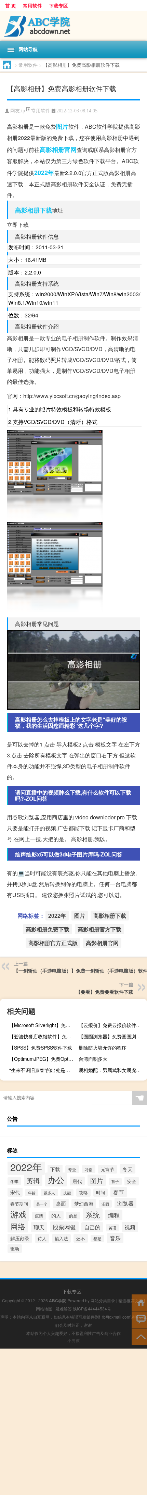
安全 (131, 1181)
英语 (112, 1227)
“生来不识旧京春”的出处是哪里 (42, 1070)
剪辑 (33, 1180)
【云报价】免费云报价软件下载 (112, 1025)
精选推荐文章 (130, 1300)
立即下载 (18, 225)
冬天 (127, 1169)
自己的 (92, 1227)
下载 (55, 1169)
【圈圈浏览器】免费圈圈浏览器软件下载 (112, 1036)
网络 (17, 1226)
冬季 (14, 1181)
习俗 (88, 1169)
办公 (56, 1179)
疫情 (39, 1216)
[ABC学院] (73, 26)
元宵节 (107, 1169)
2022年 (44, 172)
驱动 (14, 1248)
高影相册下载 (33, 210)
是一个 (42, 1204)
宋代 (15, 1192)
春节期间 (19, 1203)
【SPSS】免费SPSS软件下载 (40, 1047)
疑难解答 (63, 1308)
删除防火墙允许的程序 (102, 1047)
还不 (80, 1238)
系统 (92, 1214)
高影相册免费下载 (47, 929)
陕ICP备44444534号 (92, 1308)
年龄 (32, 1192)
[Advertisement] (73, 1422)
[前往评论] (139, 1319)
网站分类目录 (103, 1300)
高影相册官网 (58, 149)
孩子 (115, 1181)
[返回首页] (139, 1302)
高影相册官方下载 (99, 929)
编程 (114, 1215)
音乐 (115, 1238)
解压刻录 (19, 1238)
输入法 (61, 1238)
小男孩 (73, 1340)
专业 (72, 1169)
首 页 (10, 5)
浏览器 (125, 1203)
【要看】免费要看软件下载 (104, 991)
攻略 (83, 1193)
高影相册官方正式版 (53, 943)
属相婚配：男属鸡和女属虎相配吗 (112, 1070)
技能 (67, 1192)
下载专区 (58, 5)
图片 (62, 126)
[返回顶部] (139, 1336)
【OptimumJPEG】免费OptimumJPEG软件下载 (42, 1058)
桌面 (61, 1203)
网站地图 (44, 1308)
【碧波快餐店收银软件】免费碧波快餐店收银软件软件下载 (42, 1036)
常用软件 (32, 5)
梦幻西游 (83, 1203)
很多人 (49, 1192)
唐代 (77, 1181)
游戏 (18, 1214)
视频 (129, 1227)
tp (23, 110)
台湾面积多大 (93, 1058)
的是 (73, 1215)
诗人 (42, 1238)
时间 (100, 1193)
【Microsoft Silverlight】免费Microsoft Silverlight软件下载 (42, 1025)
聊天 (39, 1227)
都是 (97, 1238)
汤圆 (105, 1204)
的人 (56, 1215)
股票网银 (64, 1227)
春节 (118, 1192)
